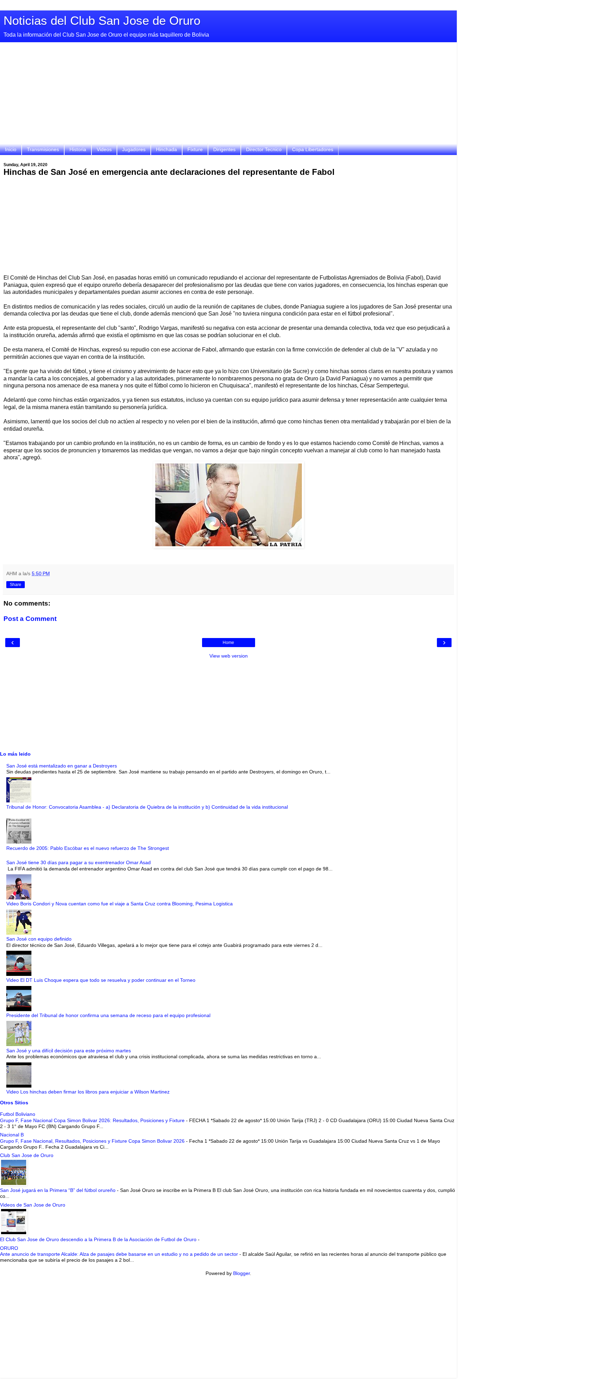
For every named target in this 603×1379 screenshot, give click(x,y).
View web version (228, 656)
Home (228, 642)
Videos (104, 149)
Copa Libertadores (312, 149)
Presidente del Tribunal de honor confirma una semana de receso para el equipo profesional (108, 1015)
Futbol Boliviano (17, 1114)
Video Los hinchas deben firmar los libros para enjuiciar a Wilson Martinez (88, 1092)
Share (15, 584)
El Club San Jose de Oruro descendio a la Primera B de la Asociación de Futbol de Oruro (99, 1239)
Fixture (195, 149)
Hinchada (166, 149)
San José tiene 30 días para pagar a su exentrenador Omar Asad (78, 862)
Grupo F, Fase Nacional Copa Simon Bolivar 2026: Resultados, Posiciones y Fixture (93, 1120)
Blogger (241, 1273)
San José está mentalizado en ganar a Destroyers (61, 766)
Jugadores (134, 149)
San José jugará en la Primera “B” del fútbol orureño (58, 1190)
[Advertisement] (228, 94)
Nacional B (12, 1134)
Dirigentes (224, 149)
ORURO (9, 1248)
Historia (77, 149)
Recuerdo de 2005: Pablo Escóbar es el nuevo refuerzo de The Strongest (87, 848)
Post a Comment (30, 618)
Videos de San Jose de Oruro (32, 1205)
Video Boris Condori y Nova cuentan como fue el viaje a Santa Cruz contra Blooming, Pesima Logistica (119, 903)
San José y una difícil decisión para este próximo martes (68, 1050)
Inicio (10, 149)
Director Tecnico (264, 149)
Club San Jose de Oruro (26, 1155)
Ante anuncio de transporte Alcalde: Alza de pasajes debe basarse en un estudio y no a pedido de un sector (119, 1254)
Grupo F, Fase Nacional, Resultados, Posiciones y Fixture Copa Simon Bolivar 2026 (93, 1141)
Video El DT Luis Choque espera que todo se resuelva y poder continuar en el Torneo (100, 980)
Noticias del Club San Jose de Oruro (101, 20)
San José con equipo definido (39, 939)
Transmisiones (43, 149)
